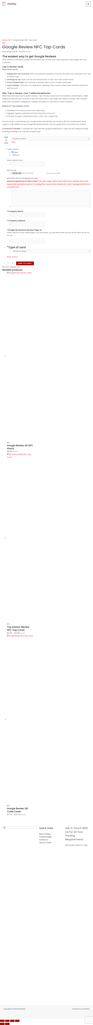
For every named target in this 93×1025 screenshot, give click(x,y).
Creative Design (45, 837)
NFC (10, 40)
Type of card (6, 140)
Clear (13, 142)
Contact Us (43, 840)
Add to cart (25, 263)
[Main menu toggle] (88, 4)
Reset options (12, 257)
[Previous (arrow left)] (2, 1024)
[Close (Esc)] (17, 1021)
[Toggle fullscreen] (7, 1021)
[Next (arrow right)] (7, 1024)
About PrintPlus (45, 834)
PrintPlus (11, 3)
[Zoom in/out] (2, 1021)
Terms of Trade (45, 843)
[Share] (12, 1021)
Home (4, 40)
